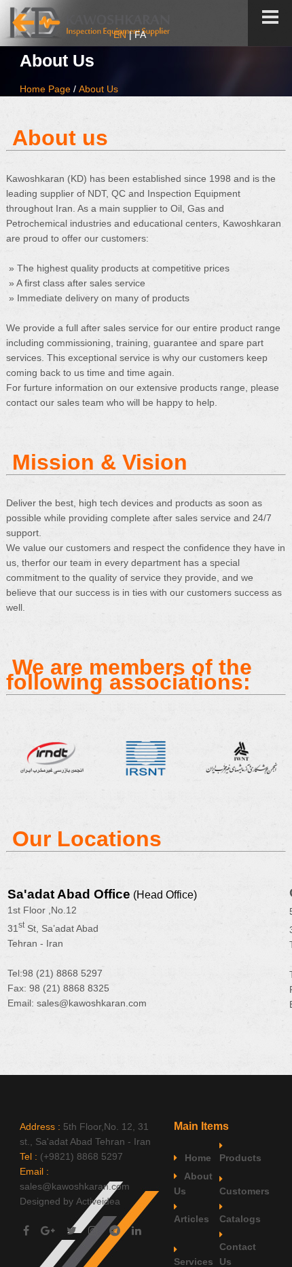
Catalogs (240, 1218)
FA (140, 34)
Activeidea (98, 1201)
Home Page (45, 88)
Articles (191, 1218)
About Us (98, 88)
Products (240, 1157)
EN (119, 34)
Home (196, 1157)
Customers (240, 1191)
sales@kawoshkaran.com (92, 1003)
